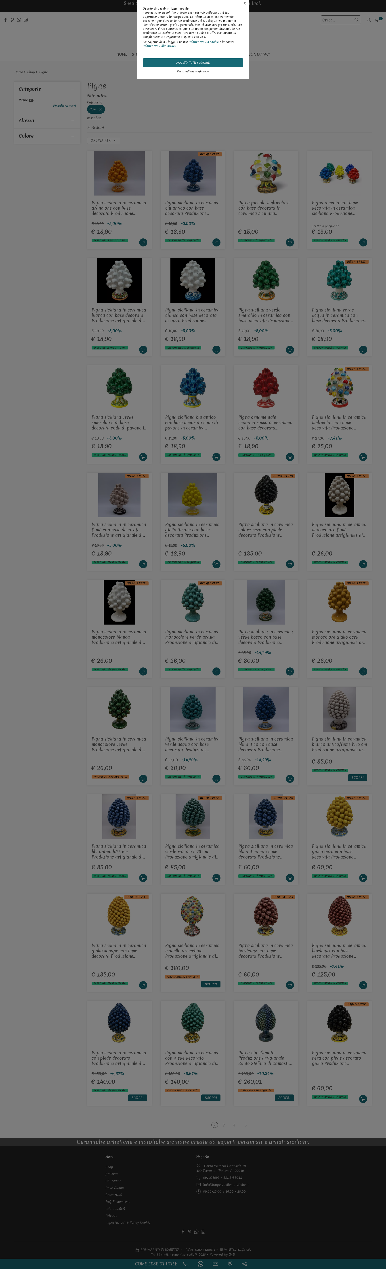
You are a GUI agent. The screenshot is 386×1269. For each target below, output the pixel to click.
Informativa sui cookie (204, 42)
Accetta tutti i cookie (193, 63)
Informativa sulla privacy (159, 46)
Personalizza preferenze (193, 71)
